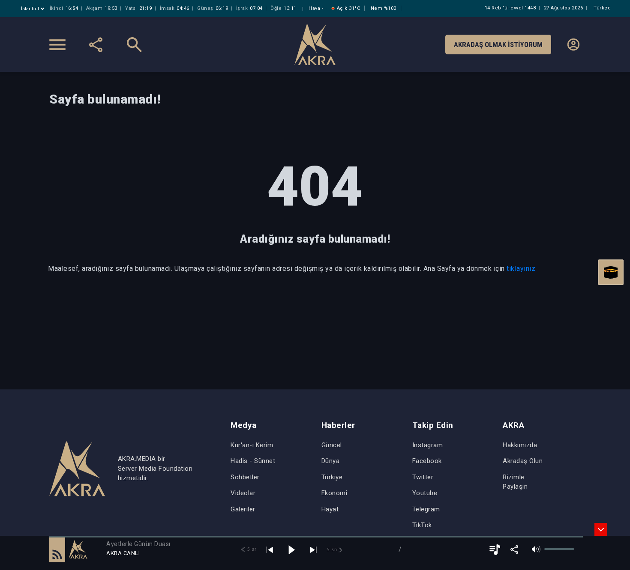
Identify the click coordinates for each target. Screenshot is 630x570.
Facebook (427, 461)
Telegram (426, 509)
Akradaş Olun (523, 461)
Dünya (330, 461)
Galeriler (243, 509)
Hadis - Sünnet (253, 461)
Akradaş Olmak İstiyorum (498, 44)
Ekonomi (334, 493)
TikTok (422, 525)
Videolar (243, 493)
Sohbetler (245, 477)
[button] (57, 549)
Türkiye (332, 477)
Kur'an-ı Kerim (252, 445)
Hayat (330, 509)
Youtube (425, 493)
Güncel (331, 445)
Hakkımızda (520, 445)
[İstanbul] (33, 9)
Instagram (427, 445)
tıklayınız (521, 268)
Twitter (423, 477)
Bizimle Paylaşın (515, 482)
